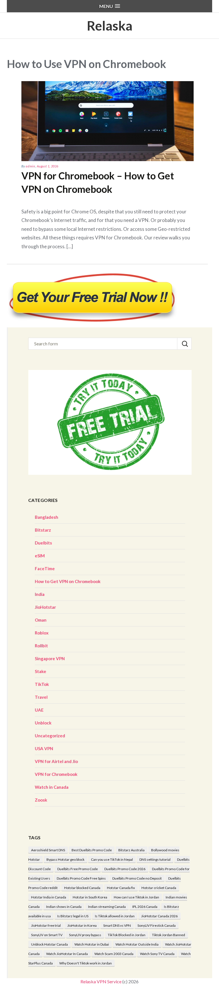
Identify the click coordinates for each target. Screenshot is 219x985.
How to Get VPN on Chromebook (67, 581)
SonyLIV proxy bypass (85, 935)
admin (30, 166)
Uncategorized (50, 735)
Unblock (43, 722)
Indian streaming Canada (107, 906)
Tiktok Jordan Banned (168, 935)
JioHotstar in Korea (82, 925)
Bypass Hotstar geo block (65, 859)
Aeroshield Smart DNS (48, 850)
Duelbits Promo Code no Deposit (137, 878)
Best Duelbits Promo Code (92, 850)
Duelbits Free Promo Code (77, 869)
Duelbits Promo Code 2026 (124, 869)
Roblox (41, 632)
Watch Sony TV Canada (157, 954)
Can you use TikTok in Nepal (112, 859)
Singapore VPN (50, 658)
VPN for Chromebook (56, 774)
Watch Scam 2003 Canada (113, 954)
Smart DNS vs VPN (117, 925)
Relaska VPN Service (100, 981)
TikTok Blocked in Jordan (126, 935)
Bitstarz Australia (131, 850)
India (39, 594)
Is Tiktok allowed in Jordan (115, 916)
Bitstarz (43, 529)
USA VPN (44, 748)
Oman (40, 619)
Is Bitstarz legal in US (72, 916)
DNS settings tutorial (155, 859)
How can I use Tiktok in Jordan (136, 897)
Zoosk (41, 799)
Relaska (109, 25)
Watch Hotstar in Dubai (91, 944)
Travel (41, 697)
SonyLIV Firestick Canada (156, 925)
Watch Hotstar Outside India (137, 944)
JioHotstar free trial (46, 925)
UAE (39, 709)
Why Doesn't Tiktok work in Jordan (85, 963)
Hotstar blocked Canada (82, 888)
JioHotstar (45, 607)
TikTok (42, 684)
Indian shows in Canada (64, 906)
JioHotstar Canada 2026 (159, 916)
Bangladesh (46, 517)
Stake (40, 671)
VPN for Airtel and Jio (56, 761)
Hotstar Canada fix (121, 888)
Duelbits (43, 542)
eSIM (40, 555)
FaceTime (45, 568)
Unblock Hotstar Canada (49, 944)
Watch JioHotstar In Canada (67, 954)
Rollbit (41, 645)
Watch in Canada (51, 787)
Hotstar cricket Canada (158, 888)
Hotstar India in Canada (48, 897)
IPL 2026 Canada (144, 906)
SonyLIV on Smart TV (46, 935)
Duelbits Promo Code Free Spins (81, 878)
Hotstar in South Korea (90, 897)
